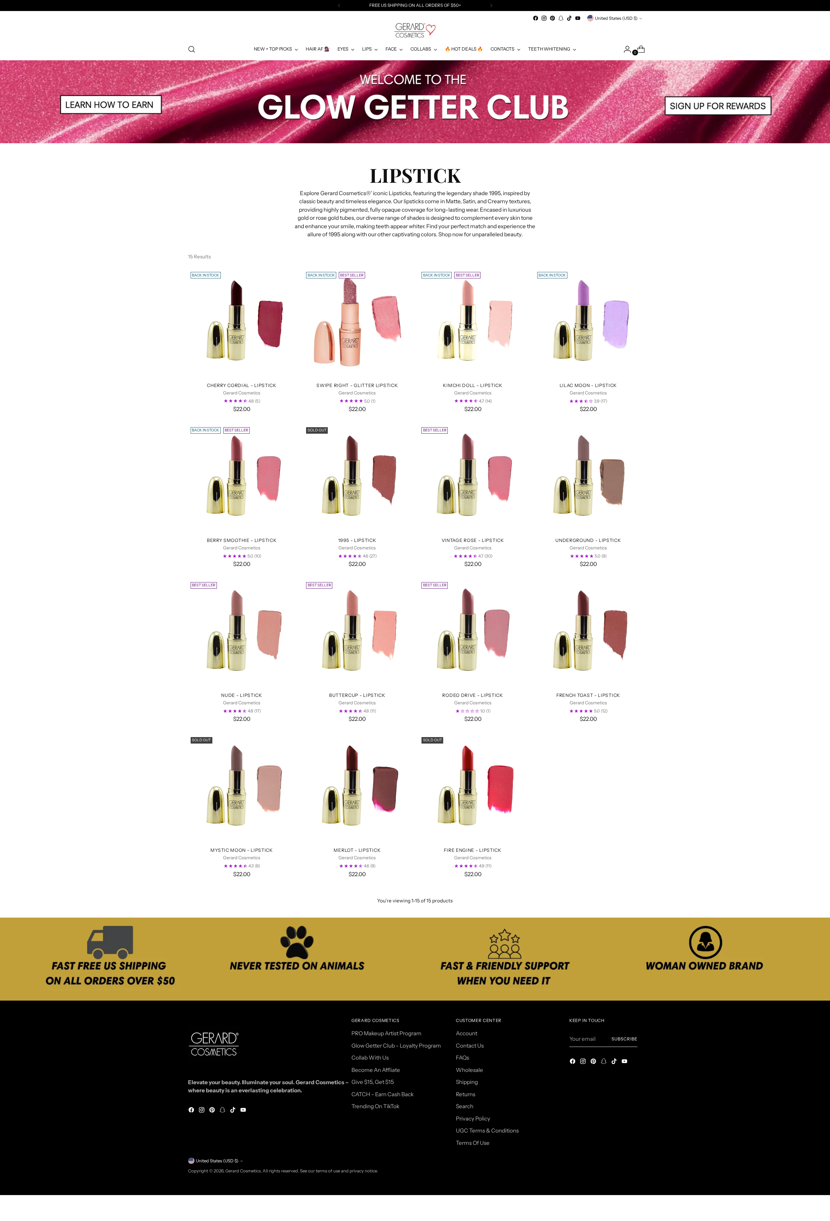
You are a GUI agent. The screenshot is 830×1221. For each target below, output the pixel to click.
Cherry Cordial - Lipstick (241, 385)
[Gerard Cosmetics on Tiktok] (569, 18)
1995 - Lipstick (357, 540)
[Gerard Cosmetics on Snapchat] (561, 18)
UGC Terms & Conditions (487, 1130)
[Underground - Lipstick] (588, 478)
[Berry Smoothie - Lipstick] (241, 478)
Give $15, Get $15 (372, 1082)
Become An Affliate (375, 1070)
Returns (465, 1094)
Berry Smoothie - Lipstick (242, 540)
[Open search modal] (191, 49)
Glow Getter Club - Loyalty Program (396, 1045)
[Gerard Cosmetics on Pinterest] (552, 18)
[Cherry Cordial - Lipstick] (241, 323)
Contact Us (470, 1045)
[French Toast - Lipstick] (588, 633)
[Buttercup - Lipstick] (357, 633)
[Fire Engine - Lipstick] (472, 788)
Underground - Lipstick (588, 540)
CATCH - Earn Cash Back (382, 1094)
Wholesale (469, 1070)
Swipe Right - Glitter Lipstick (357, 385)
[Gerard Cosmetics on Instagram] (544, 18)
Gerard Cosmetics (243, 1170)
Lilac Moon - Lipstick (588, 385)
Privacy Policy (473, 1118)
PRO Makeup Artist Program (386, 1033)
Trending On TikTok (375, 1106)
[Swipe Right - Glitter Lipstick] (357, 323)
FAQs (462, 1057)
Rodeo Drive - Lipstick (472, 695)
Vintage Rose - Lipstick (473, 540)
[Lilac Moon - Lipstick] (588, 323)
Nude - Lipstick (241, 695)
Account (466, 1033)
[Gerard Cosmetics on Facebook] (536, 18)
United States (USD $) (616, 18)
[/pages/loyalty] (415, 101)
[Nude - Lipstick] (241, 633)
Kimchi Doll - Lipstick (472, 385)
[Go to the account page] (624, 49)
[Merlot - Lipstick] (357, 788)
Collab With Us (370, 1057)
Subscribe (624, 1038)
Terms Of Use (473, 1143)
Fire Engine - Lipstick (472, 850)
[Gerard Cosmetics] (415, 30)
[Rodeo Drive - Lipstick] (472, 633)
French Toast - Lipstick (588, 695)
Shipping (467, 1082)
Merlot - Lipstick (357, 850)
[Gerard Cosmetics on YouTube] (578, 18)
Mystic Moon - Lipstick (241, 850)
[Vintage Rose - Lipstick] (472, 478)
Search (464, 1106)
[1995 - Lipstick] (357, 478)
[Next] (491, 5)
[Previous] (339, 5)
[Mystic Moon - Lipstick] (241, 788)
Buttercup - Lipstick (357, 695)
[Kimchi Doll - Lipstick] (472, 323)
